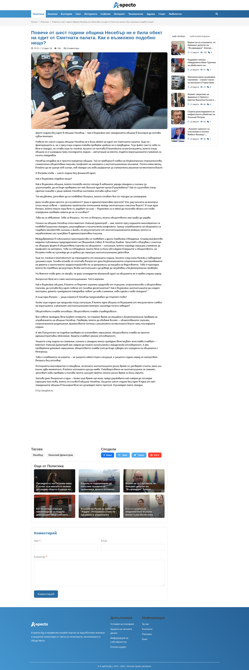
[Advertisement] (64, 415)
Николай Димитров (60, 455)
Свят (78, 13)
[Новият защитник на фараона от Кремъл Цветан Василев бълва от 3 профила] (178, 100)
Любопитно (175, 13)
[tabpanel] (194, 93)
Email (104, 540)
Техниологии (135, 13)
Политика (38, 13)
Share (109, 455)
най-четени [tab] (178, 36)
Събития (106, 13)
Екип (144, 639)
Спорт (162, 13)
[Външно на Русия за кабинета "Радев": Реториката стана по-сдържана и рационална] (99, 506)
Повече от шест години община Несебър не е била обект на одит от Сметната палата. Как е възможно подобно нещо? (103, 22)
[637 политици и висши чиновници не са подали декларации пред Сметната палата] (54, 506)
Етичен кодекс (118, 647)
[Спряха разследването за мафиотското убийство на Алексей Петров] (178, 117)
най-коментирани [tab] (200, 36)
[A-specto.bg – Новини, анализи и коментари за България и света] (39, 626)
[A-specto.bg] (124, 5)
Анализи (52, 13)
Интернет (119, 13)
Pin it (156, 455)
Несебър (38, 455)
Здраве (151, 13)
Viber (124, 455)
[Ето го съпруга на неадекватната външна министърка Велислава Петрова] (144, 506)
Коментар (40, 556)
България (66, 13)
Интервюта (90, 13)
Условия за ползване (122, 624)
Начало (34, 22)
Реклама (147, 634)
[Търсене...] (217, 14)
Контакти (147, 629)
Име (37, 540)
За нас (145, 624)
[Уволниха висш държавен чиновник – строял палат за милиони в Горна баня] (178, 83)
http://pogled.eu (44, 390)
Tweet (140, 455)
